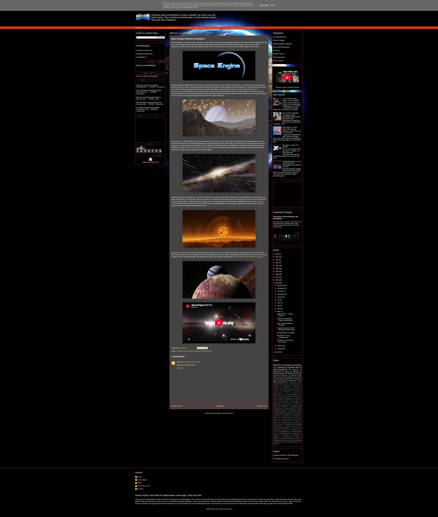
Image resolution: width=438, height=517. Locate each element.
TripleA (297, 437)
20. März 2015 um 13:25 (192, 362)
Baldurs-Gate (278, 385)
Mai (278, 306)
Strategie (217, 28)
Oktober (280, 291)
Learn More (263, 5)
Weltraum (234, 28)
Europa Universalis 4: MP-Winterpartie (285, 455)
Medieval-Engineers (291, 408)
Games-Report (142, 480)
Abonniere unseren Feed (151, 162)
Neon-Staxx (279, 378)
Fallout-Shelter (293, 394)
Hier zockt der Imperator (291, 113)
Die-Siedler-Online (287, 391)
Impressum (228, 509)
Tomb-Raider (296, 433)
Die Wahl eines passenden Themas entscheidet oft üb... (148, 108)
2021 (277, 265)
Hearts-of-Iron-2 (284, 401)
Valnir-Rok (283, 438)
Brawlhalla (286, 387)
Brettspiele (154, 28)
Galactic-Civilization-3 (287, 377)
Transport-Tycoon (287, 437)
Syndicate (286, 430)
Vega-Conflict (291, 438)
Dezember (281, 285)
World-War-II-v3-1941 (291, 442)
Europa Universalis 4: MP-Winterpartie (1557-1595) (286, 329)
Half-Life (296, 371)
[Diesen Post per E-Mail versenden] (198, 348)
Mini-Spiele (181, 28)
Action (138, 27)
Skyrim (275, 380)
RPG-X (297, 421)
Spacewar (288, 426)
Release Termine (278, 54)
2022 (277, 263)
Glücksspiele (172, 28)
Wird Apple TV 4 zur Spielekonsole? (283, 336)
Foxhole (298, 396)
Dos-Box (297, 391)
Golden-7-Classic (277, 399)
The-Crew (294, 430)
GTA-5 (276, 365)
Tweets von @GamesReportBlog (147, 76)
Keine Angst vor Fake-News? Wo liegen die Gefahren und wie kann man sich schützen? (292, 129)
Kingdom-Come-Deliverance (280, 405)
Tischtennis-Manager (284, 433)
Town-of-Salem (295, 435)
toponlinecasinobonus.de (144, 54)
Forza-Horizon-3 (289, 396)
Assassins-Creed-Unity (296, 384)
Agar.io (277, 375)
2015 (277, 283)
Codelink (293, 375)
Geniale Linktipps (279, 40)
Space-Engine (189, 351)
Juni (279, 303)
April (279, 308)
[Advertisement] (260, 17)
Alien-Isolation (284, 384)
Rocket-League (279, 424)
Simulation (208, 28)
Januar (279, 348)
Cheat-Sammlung (279, 57)
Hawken (275, 401)
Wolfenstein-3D (279, 442)
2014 (277, 352)
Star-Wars (283, 380)
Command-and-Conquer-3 (280, 389)
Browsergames (162, 28)
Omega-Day (298, 414)
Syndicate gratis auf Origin (285, 333)
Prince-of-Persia (292, 419)
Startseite (219, 406)
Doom (287, 371)
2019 (277, 271)
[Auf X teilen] (202, 348)
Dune (287, 392)
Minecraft (295, 370)
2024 (277, 257)
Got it (273, 5)
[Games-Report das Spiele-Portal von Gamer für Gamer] (143, 18)
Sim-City (299, 373)
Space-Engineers (280, 370)
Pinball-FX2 (296, 415)
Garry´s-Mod (296, 398)
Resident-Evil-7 (277, 422)
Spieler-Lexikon (278, 60)
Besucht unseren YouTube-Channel (287, 87)
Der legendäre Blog (279, 37)
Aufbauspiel (147, 28)
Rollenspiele (198, 28)
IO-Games (276, 50)
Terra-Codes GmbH (143, 486)
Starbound (292, 380)
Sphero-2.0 (297, 426)
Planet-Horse (287, 417)
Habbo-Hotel (288, 399)
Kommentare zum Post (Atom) (223, 413)
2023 (277, 260)
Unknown (180, 362)
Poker (283, 419)
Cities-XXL (296, 387)
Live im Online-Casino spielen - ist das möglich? (291, 99)
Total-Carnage (284, 435)
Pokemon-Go (276, 419)
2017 (277, 277)
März (279, 311)
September (281, 294)
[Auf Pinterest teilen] (207, 348)
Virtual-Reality (225, 28)
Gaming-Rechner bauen (281, 459)
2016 (277, 280)
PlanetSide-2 (296, 417)
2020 (277, 268)
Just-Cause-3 (287, 403)
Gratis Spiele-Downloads (281, 47)
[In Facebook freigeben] (204, 348)
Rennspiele (189, 28)
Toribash (275, 435)
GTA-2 (274, 398)
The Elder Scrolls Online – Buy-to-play (285, 341)
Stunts (293, 428)
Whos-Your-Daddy (297, 440)
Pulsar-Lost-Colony (287, 421)
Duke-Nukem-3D (277, 392)
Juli (278, 300)
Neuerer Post (176, 406)
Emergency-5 (276, 394)
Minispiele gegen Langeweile (282, 44)
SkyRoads (299, 424)
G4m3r (139, 477)
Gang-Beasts (287, 398)
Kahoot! (297, 403)
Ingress (299, 377)
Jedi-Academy (277, 403)
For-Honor (280, 396)
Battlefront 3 (288, 385)
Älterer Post (262, 406)
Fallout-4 (281, 367)
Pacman (277, 415)
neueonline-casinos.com (144, 50)
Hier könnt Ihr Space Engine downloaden (249, 257)
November (281, 288)
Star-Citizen (277, 371)
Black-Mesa (297, 385)
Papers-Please (287, 415)
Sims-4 (297, 378)
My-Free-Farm (292, 412)
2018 (277, 274)
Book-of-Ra (276, 387)
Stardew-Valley (285, 428)
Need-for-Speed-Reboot (287, 414)
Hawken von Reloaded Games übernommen (284, 319)
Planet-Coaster (277, 417)
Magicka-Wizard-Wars (296, 406)
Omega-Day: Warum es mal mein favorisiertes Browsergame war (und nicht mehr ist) (292, 164)
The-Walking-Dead (284, 431)
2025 (277, 254)
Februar (280, 345)
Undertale (275, 438)
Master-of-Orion (279, 408)
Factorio (285, 394)
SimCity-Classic (290, 424)
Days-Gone (292, 389)
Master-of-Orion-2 (279, 373)
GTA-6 (280, 398)
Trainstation (276, 437)
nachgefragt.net (141, 57)
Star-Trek (275, 428)
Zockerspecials (246, 27)
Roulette (290, 373)
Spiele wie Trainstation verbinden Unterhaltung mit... (147, 86)
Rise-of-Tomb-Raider (289, 422)
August (280, 297)
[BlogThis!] (200, 348)
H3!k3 (139, 483)
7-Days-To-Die (292, 382)
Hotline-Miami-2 (296, 401)
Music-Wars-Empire (282, 412)
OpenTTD (289, 378)
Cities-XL (285, 375)
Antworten (180, 368)
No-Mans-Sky (293, 367)
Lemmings (293, 405)
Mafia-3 (286, 406)
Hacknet (297, 399)
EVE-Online (296, 392)
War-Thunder (286, 440)
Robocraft (299, 422)
